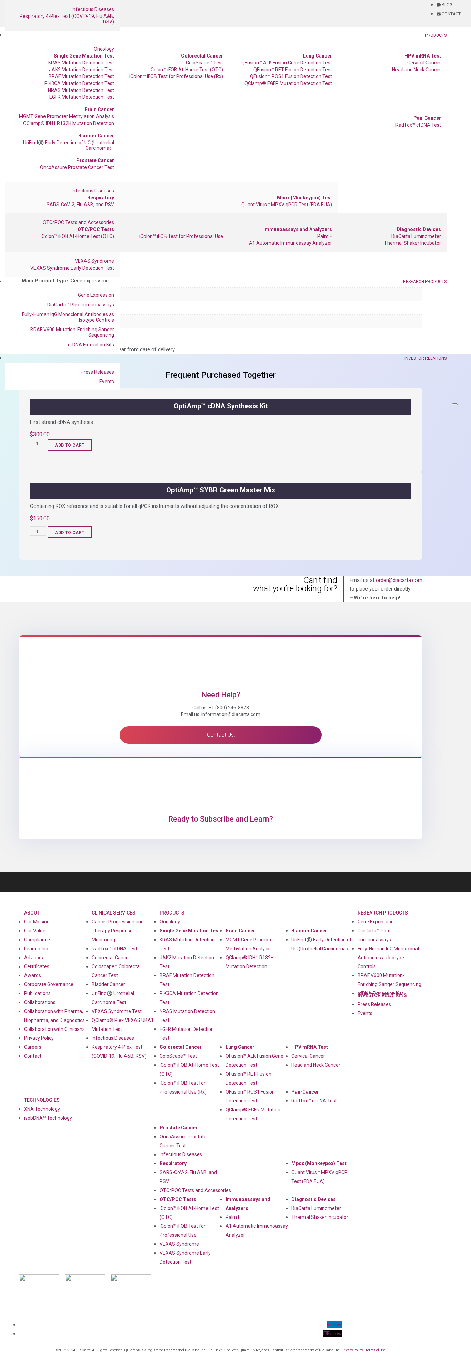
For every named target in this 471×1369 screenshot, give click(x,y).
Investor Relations (425, 358)
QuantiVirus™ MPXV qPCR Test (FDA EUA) (286, 204)
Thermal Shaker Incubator (412, 243)
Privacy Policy (39, 1038)
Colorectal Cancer (202, 56)
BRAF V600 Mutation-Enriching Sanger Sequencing (72, 332)
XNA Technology (42, 1109)
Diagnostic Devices (419, 229)
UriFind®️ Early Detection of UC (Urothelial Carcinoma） (68, 145)
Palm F (324, 236)
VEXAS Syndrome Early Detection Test (72, 268)
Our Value (35, 930)
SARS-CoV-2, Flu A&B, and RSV (80, 204)
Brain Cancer (99, 109)
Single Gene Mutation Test (84, 56)
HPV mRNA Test (422, 56)
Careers (32, 1047)
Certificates (36, 966)
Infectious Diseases (93, 9)
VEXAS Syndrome (94, 261)
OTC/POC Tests (96, 229)
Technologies (42, 1100)
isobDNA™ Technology (48, 1118)
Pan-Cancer (427, 118)
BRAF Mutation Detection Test (81, 76)
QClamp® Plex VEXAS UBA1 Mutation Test (123, 1024)
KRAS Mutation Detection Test (81, 62)
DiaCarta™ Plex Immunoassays (80, 304)
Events (106, 381)
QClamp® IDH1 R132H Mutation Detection (68, 123)
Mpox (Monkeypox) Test (304, 197)
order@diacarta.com (399, 580)
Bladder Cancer (96, 135)
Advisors (33, 957)
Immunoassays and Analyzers (297, 229)
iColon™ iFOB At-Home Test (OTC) (186, 69)
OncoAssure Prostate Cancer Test (77, 167)
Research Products (425, 281)
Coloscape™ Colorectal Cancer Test (116, 971)
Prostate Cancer (95, 160)
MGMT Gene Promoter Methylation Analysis (66, 116)
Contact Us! (221, 735)
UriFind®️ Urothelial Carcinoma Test (113, 998)
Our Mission (37, 921)
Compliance (37, 939)
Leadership (36, 948)
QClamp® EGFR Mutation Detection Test (288, 83)
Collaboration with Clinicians (54, 1029)
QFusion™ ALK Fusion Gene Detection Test (286, 62)
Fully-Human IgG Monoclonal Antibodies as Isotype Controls (68, 317)
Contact (32, 1056)
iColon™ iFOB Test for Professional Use (181, 236)
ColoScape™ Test (204, 62)
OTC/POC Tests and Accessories (78, 222)
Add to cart (69, 445)
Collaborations (40, 1002)
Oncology (104, 49)
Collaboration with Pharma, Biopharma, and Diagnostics (54, 1016)
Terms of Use (375, 1350)
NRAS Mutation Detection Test (81, 90)
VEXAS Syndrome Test (117, 1011)
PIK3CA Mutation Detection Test (79, 83)
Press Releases (97, 372)
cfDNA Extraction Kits (91, 344)
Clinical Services (114, 913)
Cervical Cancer (424, 62)
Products (436, 35)
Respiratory (100, 197)
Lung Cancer (317, 56)
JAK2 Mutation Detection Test (81, 69)
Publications (37, 993)
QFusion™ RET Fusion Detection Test (292, 69)
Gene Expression (96, 295)
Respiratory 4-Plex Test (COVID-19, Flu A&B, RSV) (67, 18)
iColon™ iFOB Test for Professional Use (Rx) (176, 76)
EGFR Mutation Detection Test (81, 97)
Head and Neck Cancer (416, 69)
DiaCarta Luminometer (416, 236)
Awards (32, 975)
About (32, 913)
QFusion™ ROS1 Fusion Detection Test (291, 76)
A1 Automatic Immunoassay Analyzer (290, 243)
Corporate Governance (48, 984)
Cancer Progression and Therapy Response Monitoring (118, 930)
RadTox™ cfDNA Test (418, 125)
